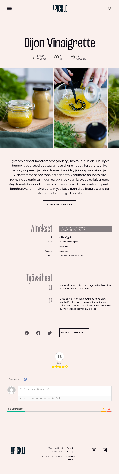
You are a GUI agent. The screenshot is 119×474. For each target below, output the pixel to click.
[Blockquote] (45, 398)
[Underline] (29, 398)
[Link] (53, 398)
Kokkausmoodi (60, 204)
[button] (104, 108)
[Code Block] (49, 398)
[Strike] (33, 398)
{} (57, 398)
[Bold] (21, 398)
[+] (61, 398)
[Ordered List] (37, 398)
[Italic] (25, 398)
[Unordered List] (41, 398)
